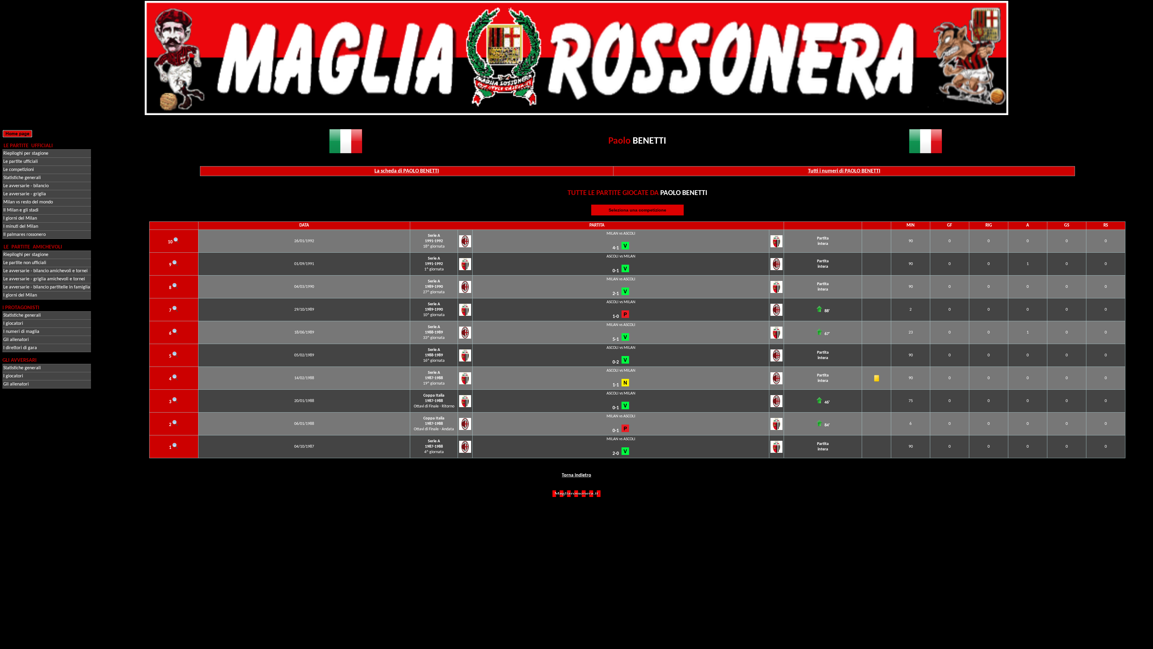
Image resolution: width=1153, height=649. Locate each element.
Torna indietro (576, 475)
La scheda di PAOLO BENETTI (406, 171)
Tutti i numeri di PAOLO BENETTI (844, 171)
